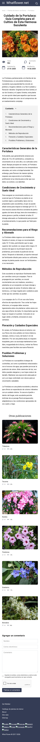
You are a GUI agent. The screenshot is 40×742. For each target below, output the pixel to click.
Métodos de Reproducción (18, 133)
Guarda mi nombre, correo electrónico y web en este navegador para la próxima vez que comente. (21, 676)
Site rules (5, 715)
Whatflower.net (17, 3)
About (4, 712)
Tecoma (5, 482)
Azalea (4, 517)
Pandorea (5, 552)
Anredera (5, 623)
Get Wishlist (6, 704)
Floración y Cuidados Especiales (21, 137)
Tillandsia (5, 446)
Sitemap (5, 718)
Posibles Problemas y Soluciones (21, 140)
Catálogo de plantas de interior (12, 709)
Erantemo (5, 587)
